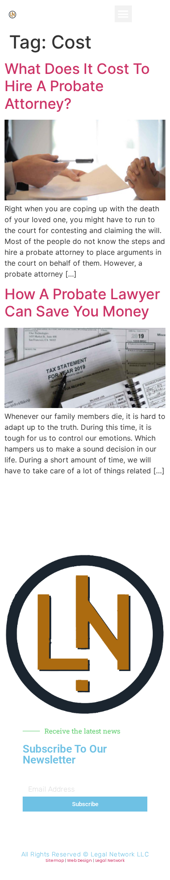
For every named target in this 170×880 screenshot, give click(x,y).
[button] (123, 14)
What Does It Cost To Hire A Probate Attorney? (77, 86)
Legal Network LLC (120, 854)
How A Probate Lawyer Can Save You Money (82, 302)
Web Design (79, 860)
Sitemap (55, 860)
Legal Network (110, 860)
